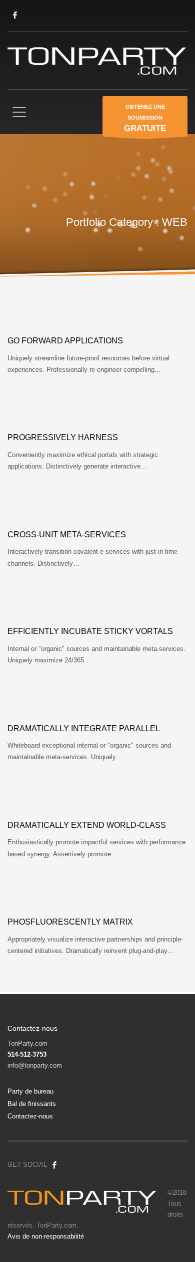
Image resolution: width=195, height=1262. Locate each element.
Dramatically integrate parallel (84, 728)
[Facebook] (15, 14)
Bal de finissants (32, 1103)
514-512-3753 (27, 1054)
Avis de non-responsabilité (46, 1236)
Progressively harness (63, 437)
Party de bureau (31, 1091)
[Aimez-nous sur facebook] (54, 1164)
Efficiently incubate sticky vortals (90, 631)
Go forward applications (65, 340)
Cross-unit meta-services (67, 534)
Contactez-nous (30, 1116)
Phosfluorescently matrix (70, 922)
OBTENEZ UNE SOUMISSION (145, 118)
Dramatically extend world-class (87, 825)
